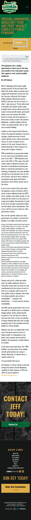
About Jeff (15, 453)
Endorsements (15, 455)
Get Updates (15, 460)
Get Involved (15, 458)
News (27, 57)
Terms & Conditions (11, 504)
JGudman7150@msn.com (9, 375)
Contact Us (13, 424)
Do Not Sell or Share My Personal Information (15, 505)
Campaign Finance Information (15, 468)
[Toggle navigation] (27, 7)
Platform (15, 462)
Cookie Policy (20, 504)
